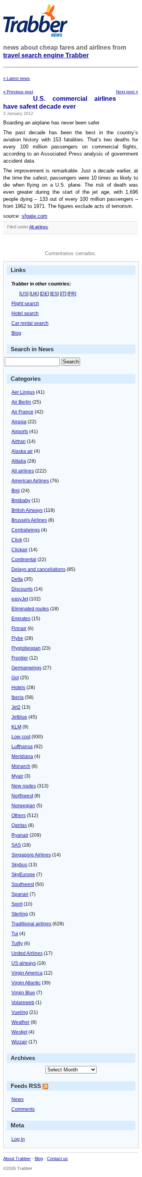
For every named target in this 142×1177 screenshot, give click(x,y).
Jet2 (16, 707)
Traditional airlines (31, 924)
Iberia (17, 697)
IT (63, 294)
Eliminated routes (30, 609)
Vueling (19, 1012)
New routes (23, 786)
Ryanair (19, 835)
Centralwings (25, 530)
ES (54, 294)
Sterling (19, 914)
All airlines (38, 226)
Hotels (18, 687)
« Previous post (18, 91)
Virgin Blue (23, 992)
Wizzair (19, 1042)
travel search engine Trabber (46, 55)
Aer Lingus (23, 392)
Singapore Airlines (31, 855)
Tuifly (17, 943)
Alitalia (18, 461)
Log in (18, 1139)
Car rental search (30, 323)
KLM (16, 727)
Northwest (22, 796)
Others (18, 815)
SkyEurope (23, 874)
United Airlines (27, 953)
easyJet (19, 599)
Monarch (20, 766)
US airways (23, 963)
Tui (14, 933)
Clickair (19, 549)
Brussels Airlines (29, 520)
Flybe (17, 638)
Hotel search (25, 313)
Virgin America (27, 973)
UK (34, 294)
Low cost (20, 737)
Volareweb (22, 1002)
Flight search (25, 303)
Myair (17, 776)
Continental (23, 559)
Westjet (19, 1032)
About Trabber (17, 1158)
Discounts (22, 589)
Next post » (127, 91)
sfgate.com (34, 216)
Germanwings (26, 668)
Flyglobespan (26, 648)
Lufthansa (22, 746)
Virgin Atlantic (26, 983)
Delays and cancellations (38, 569)
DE (44, 294)
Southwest (22, 884)
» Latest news (16, 78)
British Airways (27, 510)
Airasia (18, 421)
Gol (15, 677)
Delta (17, 579)
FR (72, 294)
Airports (19, 431)
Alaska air (22, 451)
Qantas (19, 825)
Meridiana (22, 756)
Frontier (19, 658)
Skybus (19, 864)
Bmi (15, 490)
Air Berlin (21, 402)
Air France (22, 412)
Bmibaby (20, 500)
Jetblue (19, 717)
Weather (20, 1022)
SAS (16, 845)
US (24, 294)
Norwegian (23, 805)
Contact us (57, 1158)
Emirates (20, 618)
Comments (23, 1109)
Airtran (18, 441)
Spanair (19, 894)
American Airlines (30, 481)
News (17, 1099)
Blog (16, 333)
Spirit (16, 904)
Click (16, 540)
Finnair (18, 628)
